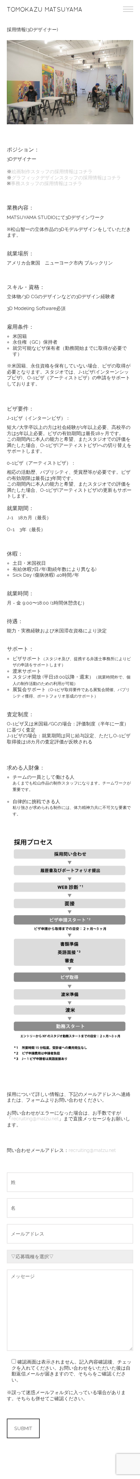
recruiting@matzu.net (35, 1118)
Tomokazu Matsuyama (44, 9)
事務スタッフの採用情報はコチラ (46, 183)
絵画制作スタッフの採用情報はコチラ (52, 171)
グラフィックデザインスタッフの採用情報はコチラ (66, 177)
